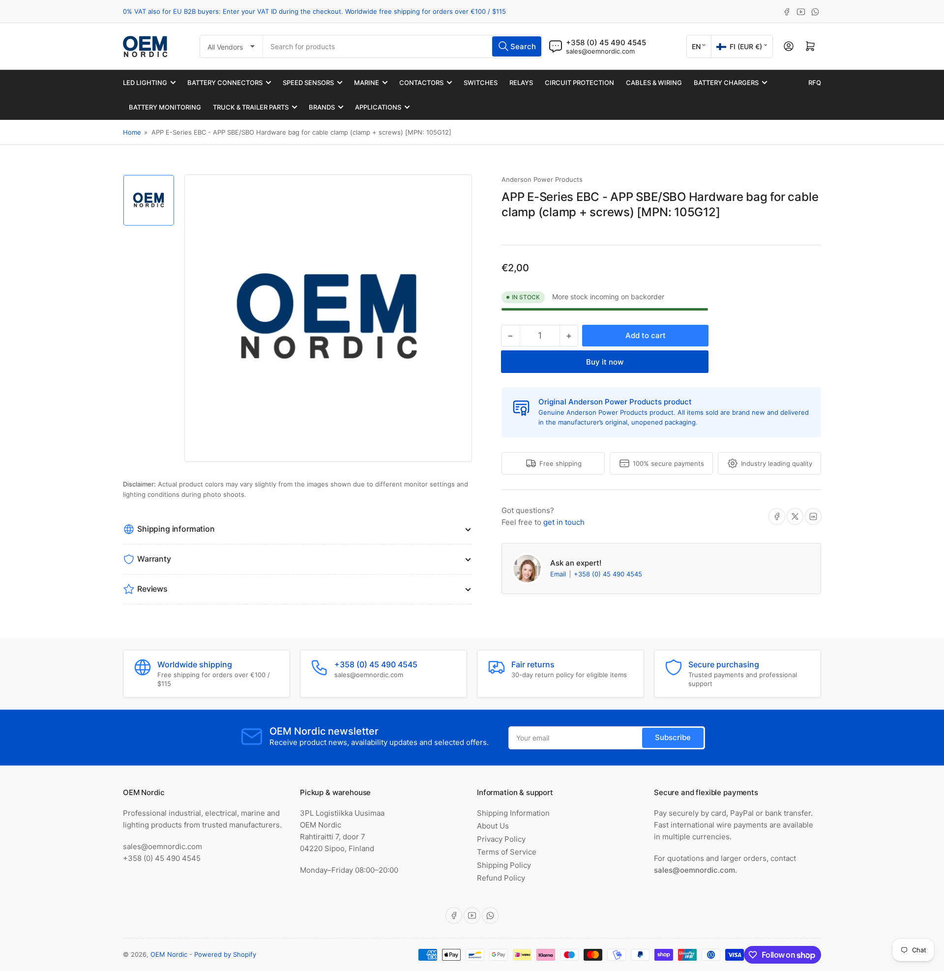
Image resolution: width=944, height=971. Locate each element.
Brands (322, 107)
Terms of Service (506, 852)
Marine (366, 82)
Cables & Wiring (654, 82)
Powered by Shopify (225, 954)
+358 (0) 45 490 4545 (608, 574)
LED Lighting (145, 82)
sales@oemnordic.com (600, 51)
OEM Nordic (168, 954)
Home (132, 132)
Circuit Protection (579, 82)
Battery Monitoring (165, 107)
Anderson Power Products (542, 179)
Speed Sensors (308, 82)
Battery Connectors (225, 82)
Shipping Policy (504, 865)
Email (559, 574)
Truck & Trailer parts (251, 107)
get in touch (564, 522)
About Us (493, 825)
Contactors (421, 82)
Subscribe (673, 737)
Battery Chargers (726, 82)
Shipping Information (513, 813)
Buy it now (604, 362)
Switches (481, 82)
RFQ (814, 82)
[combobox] (403, 46)
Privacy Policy (501, 839)
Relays (521, 82)
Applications (378, 107)
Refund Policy (501, 878)
